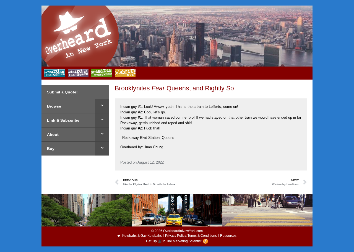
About (53, 134)
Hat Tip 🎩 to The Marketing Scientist (173, 241)
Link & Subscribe (63, 120)
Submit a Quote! (62, 92)
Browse (54, 106)
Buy (50, 148)
